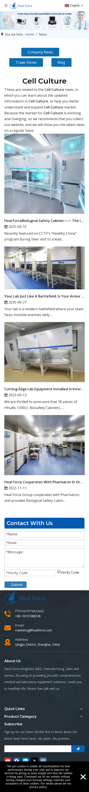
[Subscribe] (78, 748)
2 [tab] (44, 24)
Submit (17, 584)
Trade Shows (26, 62)
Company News (40, 52)
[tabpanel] (44, 20)
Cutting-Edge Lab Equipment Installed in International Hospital (44, 389)
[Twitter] (34, 761)
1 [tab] (39, 24)
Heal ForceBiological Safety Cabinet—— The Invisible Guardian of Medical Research (44, 220)
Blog (61, 62)
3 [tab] (49, 24)
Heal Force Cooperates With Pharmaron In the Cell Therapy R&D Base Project (44, 482)
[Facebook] (16, 761)
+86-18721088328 (28, 616)
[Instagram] (43, 761)
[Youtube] (7, 761)
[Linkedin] (25, 761)
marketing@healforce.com (33, 630)
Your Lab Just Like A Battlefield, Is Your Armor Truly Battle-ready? (44, 296)
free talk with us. (48, 689)
